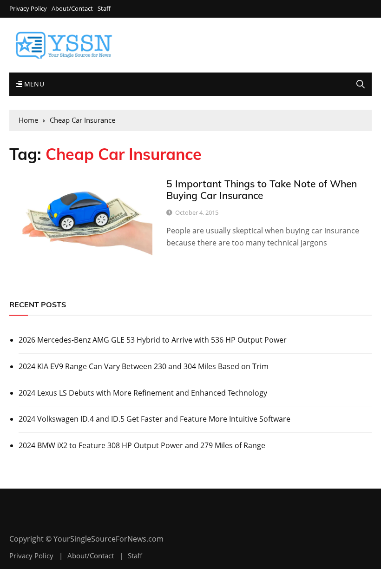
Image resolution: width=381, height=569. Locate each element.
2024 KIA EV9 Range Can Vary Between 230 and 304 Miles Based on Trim (144, 366)
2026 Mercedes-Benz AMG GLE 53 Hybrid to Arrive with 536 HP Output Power (153, 340)
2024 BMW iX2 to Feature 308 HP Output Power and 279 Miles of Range (142, 445)
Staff (104, 9)
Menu (33, 83)
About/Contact (72, 9)
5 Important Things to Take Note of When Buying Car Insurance (261, 189)
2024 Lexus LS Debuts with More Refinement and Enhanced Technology (143, 393)
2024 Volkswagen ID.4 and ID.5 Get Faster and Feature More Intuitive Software (154, 419)
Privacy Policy (28, 9)
